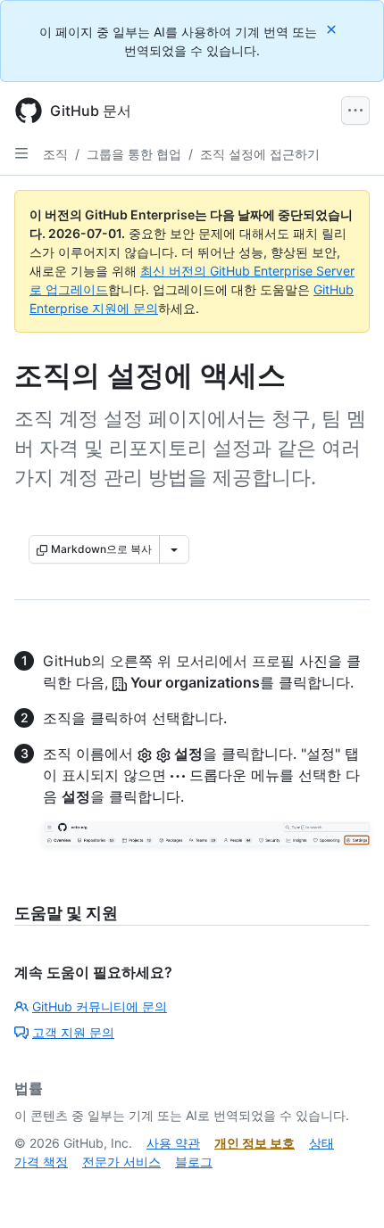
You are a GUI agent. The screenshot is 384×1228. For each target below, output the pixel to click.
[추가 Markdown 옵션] (174, 549)
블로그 (194, 1161)
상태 (321, 1142)
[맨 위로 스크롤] (345, 1189)
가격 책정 (41, 1161)
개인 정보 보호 (254, 1142)
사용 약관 (173, 1142)
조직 (55, 153)
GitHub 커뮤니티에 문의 (99, 1006)
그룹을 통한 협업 (134, 153)
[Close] (333, 29)
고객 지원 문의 (73, 1032)
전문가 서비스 (121, 1161)
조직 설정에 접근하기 (260, 153)
